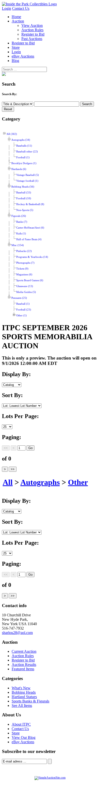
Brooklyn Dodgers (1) (23, 163)
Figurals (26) (18, 216)
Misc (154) (17, 245)
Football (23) (23, 309)
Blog (15, 61)
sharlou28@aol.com (17, 633)
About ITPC (21, 724)
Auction (18, 21)
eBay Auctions (23, 56)
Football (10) (23, 198)
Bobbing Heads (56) (22, 186)
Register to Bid (32, 34)
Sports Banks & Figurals (30, 701)
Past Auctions (31, 39)
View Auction (32, 25)
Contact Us (20, 8)
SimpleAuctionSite (66, 782)
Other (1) (21, 315)
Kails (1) (21, 233)
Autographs (40, 482)
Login (6, 8)
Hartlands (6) (18, 169)
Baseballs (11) (24, 145)
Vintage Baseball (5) (27, 175)
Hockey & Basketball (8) (30, 204)
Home (16, 17)
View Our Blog (23, 737)
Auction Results (24, 664)
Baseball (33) (23, 192)
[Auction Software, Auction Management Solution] (50, 777)
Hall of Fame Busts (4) (29, 239)
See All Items (22, 705)
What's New (21, 688)
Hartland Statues (24, 697)
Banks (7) (21, 222)
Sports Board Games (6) (29, 280)
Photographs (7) (25, 262)
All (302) (12, 134)
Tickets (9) (22, 268)
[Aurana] (29, 4)
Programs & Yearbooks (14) (32, 257)
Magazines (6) (24, 274)
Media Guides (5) (26, 292)
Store (16, 47)
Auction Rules (32, 30)
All (8, 482)
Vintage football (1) (27, 181)
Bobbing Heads (24, 692)
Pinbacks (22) (24, 251)
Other (78, 482)
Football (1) (23, 157)
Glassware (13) (24, 286)
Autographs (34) (20, 140)
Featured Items (23, 669)
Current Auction (24, 651)
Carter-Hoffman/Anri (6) (30, 227)
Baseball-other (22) (27, 151)
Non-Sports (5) (24, 210)
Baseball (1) (23, 303)
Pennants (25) (19, 298)
